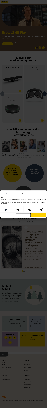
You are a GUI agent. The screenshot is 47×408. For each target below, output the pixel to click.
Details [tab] (23, 193)
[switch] (17, 210)
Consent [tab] (8, 193)
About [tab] (39, 193)
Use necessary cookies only (23, 214)
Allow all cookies (38, 214)
